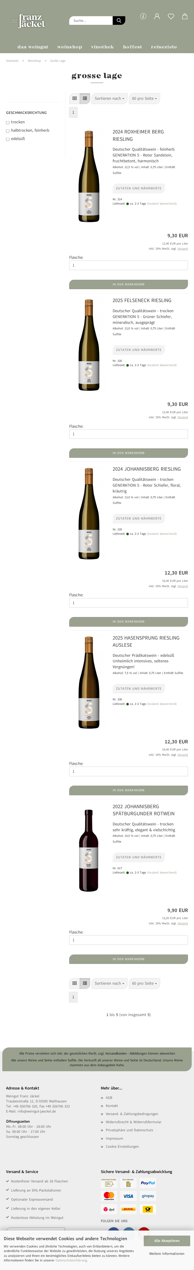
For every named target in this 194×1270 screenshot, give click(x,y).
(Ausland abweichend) (162, 204)
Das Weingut (32, 47)
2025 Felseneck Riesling (142, 300)
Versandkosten (116, 1053)
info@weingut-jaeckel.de (37, 1111)
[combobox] (109, 98)
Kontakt (112, 1105)
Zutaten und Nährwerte (139, 188)
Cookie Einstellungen (122, 1146)
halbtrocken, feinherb (30, 130)
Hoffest (132, 47)
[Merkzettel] (171, 20)
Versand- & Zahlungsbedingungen (132, 1114)
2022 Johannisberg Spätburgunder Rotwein (144, 810)
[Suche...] (119, 20)
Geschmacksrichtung (26, 112)
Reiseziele (164, 47)
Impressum (114, 1138)
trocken (18, 122)
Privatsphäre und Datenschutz (129, 1130)
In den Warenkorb (128, 284)
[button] (157, 20)
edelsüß (18, 139)
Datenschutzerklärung (71, 1260)
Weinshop (69, 47)
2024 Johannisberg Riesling (147, 469)
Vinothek (102, 47)
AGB (109, 1097)
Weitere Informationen (166, 1253)
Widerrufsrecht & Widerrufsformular (133, 1122)
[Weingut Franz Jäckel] (34, 20)
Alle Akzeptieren (167, 1240)
